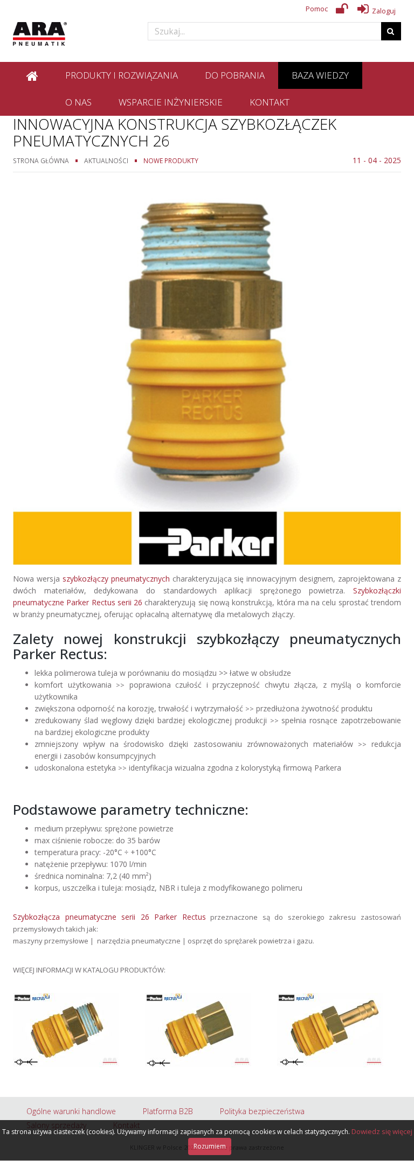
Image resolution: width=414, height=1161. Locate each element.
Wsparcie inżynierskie (171, 102)
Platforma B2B (168, 1111)
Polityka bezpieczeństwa (262, 1111)
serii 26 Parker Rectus (161, 917)
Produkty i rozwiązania (121, 75)
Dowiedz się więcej (381, 1131)
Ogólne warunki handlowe (71, 1111)
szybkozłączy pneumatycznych (116, 578)
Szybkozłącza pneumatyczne (64, 917)
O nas (78, 102)
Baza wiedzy (320, 75)
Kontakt (269, 102)
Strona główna (41, 160)
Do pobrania (235, 75)
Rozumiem (210, 1146)
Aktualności (106, 160)
